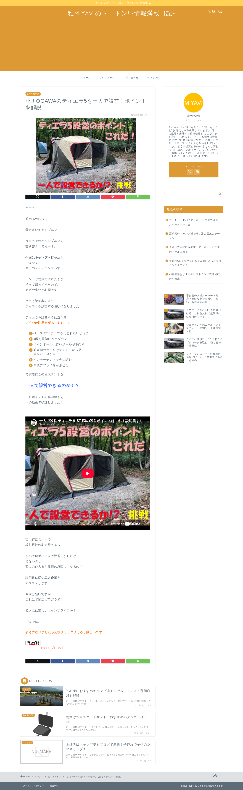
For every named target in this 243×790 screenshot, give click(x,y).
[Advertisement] (121, 46)
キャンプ (39, 776)
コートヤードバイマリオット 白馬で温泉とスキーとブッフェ (195, 222)
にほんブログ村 (52, 648)
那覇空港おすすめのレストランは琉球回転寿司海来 (194, 276)
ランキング (153, 77)
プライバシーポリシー (33, 786)
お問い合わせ (130, 77)
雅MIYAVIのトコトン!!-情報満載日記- (121, 13)
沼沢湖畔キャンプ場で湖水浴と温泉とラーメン (194, 236)
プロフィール (107, 77)
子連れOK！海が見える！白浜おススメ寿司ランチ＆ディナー (195, 263)
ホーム (87, 77)
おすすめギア (33, 94)
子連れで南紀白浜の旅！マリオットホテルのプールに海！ (194, 249)
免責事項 (54, 786)
